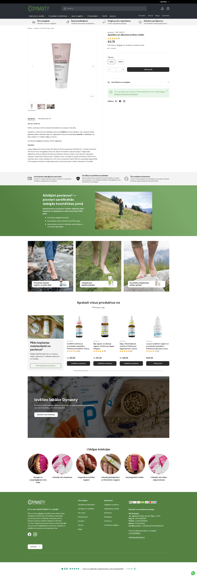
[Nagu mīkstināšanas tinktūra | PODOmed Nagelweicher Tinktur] (131, 326)
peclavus (111, 32)
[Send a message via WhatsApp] (193, 573)
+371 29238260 (134, 533)
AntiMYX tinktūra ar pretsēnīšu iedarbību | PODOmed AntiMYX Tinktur (78, 346)
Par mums (81, 513)
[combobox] (104, 8)
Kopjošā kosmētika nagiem (86, 478)
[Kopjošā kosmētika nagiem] (86, 464)
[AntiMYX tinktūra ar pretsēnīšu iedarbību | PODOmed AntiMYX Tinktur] (78, 326)
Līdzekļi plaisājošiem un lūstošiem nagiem (110, 478)
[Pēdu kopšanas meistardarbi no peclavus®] (46, 327)
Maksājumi (108, 517)
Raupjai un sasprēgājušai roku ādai (38, 480)
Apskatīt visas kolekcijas (46, 415)
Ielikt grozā (148, 69)
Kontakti (142, 16)
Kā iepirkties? (83, 517)
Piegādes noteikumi (111, 505)
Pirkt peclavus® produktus (45, 366)
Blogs (157, 16)
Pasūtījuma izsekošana (86, 505)
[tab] (31, 118)
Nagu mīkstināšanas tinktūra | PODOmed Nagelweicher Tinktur (128, 346)
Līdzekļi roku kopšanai (62, 477)
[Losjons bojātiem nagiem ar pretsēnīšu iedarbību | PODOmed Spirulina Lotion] (157, 326)
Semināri (165, 16)
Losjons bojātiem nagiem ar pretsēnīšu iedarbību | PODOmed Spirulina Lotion (157, 346)
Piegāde (119, 45)
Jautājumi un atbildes (86, 509)
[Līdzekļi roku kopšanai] (62, 464)
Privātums (108, 521)
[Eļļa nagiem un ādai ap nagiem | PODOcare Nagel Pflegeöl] (105, 326)
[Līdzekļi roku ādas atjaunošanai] (159, 464)
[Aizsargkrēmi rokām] (134, 464)
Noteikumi (108, 513)
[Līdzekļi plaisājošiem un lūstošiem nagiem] (110, 464)
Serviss (80, 525)
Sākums (30, 28)
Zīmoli (150, 16)
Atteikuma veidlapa (111, 525)
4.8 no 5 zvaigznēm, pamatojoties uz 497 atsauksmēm (103, 569)
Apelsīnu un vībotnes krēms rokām (44, 28)
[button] (168, 8)
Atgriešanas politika (111, 509)
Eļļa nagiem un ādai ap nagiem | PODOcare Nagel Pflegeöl (103, 346)
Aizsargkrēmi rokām (135, 477)
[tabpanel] (63, 143)
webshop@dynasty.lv (137, 537)
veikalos (41, 513)
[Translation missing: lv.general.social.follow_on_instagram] (124, 101)
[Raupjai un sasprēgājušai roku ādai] (38, 464)
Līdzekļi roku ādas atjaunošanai (159, 478)
